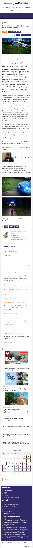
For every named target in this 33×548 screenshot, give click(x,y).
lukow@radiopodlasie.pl (18, 239)
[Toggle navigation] (3, 15)
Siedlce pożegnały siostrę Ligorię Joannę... (15, 522)
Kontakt (20, 10)
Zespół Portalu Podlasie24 (11, 504)
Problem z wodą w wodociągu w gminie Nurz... (16, 531)
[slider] (19, 157)
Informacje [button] (5, 8)
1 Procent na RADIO (9, 513)
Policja (23, 35)
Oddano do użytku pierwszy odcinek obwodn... (16, 536)
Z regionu (6, 495)
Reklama (13, 10)
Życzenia (6, 508)
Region (5, 31)
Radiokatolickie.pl (8, 511)
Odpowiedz (10, 285)
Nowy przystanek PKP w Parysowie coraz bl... (15, 520)
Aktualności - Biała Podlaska (11, 497)
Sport (5, 492)
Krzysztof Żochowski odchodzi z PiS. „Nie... (15, 538)
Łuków (28, 35)
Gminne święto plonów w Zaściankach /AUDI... (16, 529)
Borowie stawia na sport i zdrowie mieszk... (15, 527)
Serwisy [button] (27, 8)
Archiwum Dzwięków (9, 510)
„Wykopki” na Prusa (9, 524)
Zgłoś (15, 285)
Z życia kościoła (8, 490)
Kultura (6, 494)
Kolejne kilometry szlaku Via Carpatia (14, 532)
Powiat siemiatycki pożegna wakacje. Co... (15, 534)
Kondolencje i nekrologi (10, 506)
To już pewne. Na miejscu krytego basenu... (15, 519)
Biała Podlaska (8, 3)
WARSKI (29, 546)
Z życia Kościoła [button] (17, 8)
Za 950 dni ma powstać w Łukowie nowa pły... (16, 526)
